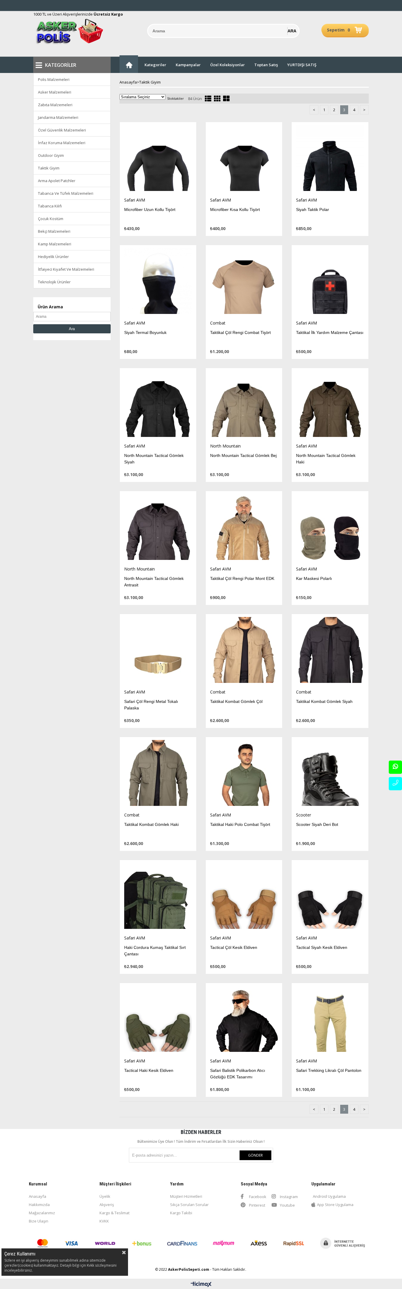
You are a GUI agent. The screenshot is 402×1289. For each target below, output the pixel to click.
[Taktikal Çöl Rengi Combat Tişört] (244, 282)
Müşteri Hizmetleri (186, 1196)
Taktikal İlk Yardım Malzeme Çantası (329, 332)
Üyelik (104, 1196)
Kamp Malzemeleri (54, 244)
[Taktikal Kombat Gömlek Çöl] (244, 651)
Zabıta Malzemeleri (55, 104)
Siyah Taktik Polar (312, 209)
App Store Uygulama (335, 1204)
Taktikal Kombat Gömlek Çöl (236, 701)
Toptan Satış (266, 64)
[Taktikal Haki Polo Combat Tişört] (244, 774)
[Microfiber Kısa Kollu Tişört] (244, 159)
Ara (72, 329)
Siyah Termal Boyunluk (145, 332)
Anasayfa (37, 1196)
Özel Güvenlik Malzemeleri (62, 130)
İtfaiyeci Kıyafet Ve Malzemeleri (66, 269)
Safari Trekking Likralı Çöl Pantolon (328, 1070)
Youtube (287, 1205)
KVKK (104, 1221)
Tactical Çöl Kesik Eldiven (233, 947)
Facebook (257, 1196)
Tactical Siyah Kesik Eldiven (321, 947)
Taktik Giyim (48, 168)
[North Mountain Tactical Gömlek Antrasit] (158, 528)
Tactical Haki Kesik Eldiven (148, 1070)
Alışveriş (106, 1204)
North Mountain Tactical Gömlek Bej (243, 455)
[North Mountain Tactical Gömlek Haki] (330, 405)
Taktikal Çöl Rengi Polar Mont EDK (242, 578)
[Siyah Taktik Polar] (330, 159)
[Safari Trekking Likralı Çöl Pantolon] (330, 1020)
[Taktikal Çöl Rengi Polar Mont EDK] (244, 528)
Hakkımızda (39, 1204)
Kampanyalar (188, 64)
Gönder (255, 1155)
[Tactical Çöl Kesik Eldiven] (244, 897)
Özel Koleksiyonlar (227, 64)
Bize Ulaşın (38, 1221)
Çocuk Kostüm (50, 218)
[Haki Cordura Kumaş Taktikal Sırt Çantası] (158, 897)
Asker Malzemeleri (54, 92)
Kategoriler (155, 64)
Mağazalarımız (42, 1212)
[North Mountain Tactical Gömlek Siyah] (158, 405)
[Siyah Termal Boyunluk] (158, 282)
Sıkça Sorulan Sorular (189, 1204)
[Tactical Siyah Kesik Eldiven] (330, 897)
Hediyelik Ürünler (53, 256)
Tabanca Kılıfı (50, 206)
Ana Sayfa (128, 64)
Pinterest (256, 1205)
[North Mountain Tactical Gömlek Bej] (244, 405)
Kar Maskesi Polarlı (314, 578)
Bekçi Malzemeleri (54, 231)
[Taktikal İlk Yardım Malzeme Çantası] (330, 282)
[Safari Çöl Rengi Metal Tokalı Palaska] (158, 651)
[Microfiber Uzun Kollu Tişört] (158, 159)
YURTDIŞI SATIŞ (301, 64)
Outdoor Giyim (51, 155)
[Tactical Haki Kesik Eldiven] (158, 1020)
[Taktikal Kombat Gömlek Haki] (158, 774)
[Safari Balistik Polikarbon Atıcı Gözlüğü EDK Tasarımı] (244, 1020)
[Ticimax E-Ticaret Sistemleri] (201, 1285)
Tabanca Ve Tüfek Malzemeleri (65, 193)
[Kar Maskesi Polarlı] (330, 528)
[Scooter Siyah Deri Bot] (330, 774)
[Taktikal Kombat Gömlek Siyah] (330, 651)
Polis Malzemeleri (53, 79)
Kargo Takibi (181, 1212)
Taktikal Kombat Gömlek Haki (151, 824)
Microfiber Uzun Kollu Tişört (149, 209)
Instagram (288, 1196)
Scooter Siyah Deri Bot (317, 824)
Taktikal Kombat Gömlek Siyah (324, 701)
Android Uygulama (329, 1196)
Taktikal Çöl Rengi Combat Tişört (240, 332)
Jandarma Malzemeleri (58, 117)
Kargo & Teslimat (114, 1212)
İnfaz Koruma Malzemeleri (61, 142)
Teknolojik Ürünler (54, 282)
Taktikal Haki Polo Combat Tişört (240, 824)
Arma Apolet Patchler (56, 180)
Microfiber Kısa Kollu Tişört (235, 209)
